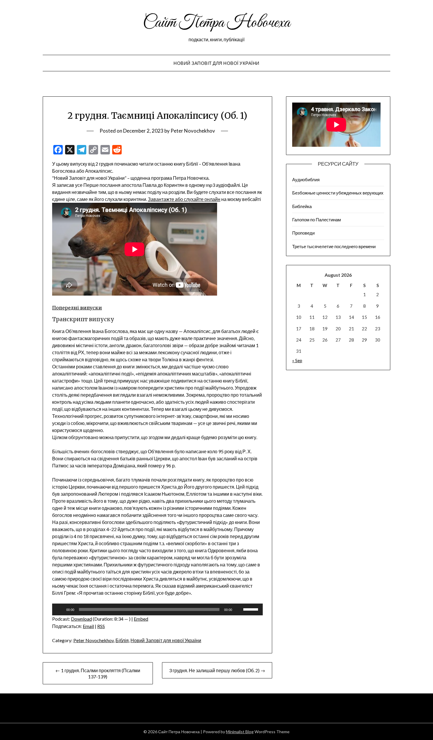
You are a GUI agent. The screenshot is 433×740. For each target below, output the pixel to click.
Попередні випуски (77, 308)
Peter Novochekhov (193, 131)
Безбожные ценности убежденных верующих (338, 192)
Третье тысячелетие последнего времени (334, 246)
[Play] (60, 609)
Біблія (122, 640)
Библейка (302, 206)
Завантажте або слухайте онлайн (184, 199)
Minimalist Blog (240, 731)
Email (88, 626)
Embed (141, 619)
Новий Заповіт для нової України (216, 63)
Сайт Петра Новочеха (216, 23)
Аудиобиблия (306, 179)
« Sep (297, 360)
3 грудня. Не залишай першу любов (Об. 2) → (217, 670)
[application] (157, 609)
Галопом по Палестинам (316, 219)
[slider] (251, 609)
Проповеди (303, 232)
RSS (101, 626)
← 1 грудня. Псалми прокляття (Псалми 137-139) (97, 673)
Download (81, 619)
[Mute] (239, 609)
